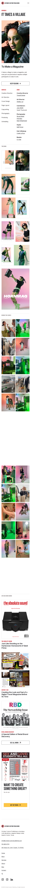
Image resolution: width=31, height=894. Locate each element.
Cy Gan (19, 139)
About (3, 863)
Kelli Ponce (20, 127)
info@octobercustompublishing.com (12, 840)
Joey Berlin (20, 108)
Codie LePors (21, 133)
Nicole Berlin (20, 116)
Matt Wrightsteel (22, 121)
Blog (3, 867)
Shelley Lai (20, 101)
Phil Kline (19, 118)
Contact (4, 870)
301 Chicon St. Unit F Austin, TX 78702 (13, 847)
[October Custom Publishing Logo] (10, 3)
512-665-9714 (5, 844)
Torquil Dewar (21, 95)
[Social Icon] (3, 879)
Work (3, 856)
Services (4, 860)
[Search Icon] (2, 874)
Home (3, 853)
